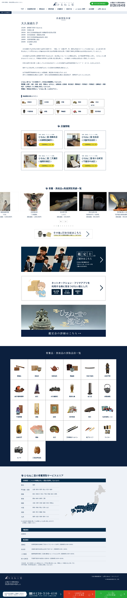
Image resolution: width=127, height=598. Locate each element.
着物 (79, 111)
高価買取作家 (31, 9)
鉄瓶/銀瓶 (107, 396)
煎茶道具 (54, 376)
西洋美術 (98, 111)
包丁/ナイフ (89, 437)
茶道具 (29, 102)
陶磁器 (63, 111)
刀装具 (94, 103)
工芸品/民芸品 (36, 457)
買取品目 (42, 9)
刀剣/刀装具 (89, 376)
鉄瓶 (45, 111)
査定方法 (69, 9)
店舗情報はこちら (46, 144)
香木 (89, 417)
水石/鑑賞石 (54, 396)
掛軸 (36, 417)
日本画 (46, 102)
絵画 (54, 417)
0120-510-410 (13, 584)
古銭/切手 (19, 437)
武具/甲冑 (107, 376)
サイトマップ (115, 576)
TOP (22, 9)
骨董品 (19, 376)
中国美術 (30, 111)
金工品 (90, 396)
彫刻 (79, 102)
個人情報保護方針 (96, 576)
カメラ (19, 457)
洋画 (62, 102)
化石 (54, 437)
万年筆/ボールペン (72, 437)
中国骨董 (19, 417)
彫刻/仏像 (72, 396)
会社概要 (91, 9)
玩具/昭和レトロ (107, 417)
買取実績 (51, 9)
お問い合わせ (102, 9)
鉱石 (36, 396)
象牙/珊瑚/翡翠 (19, 396)
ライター (107, 437)
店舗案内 (60, 9)
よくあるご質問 (80, 9)
